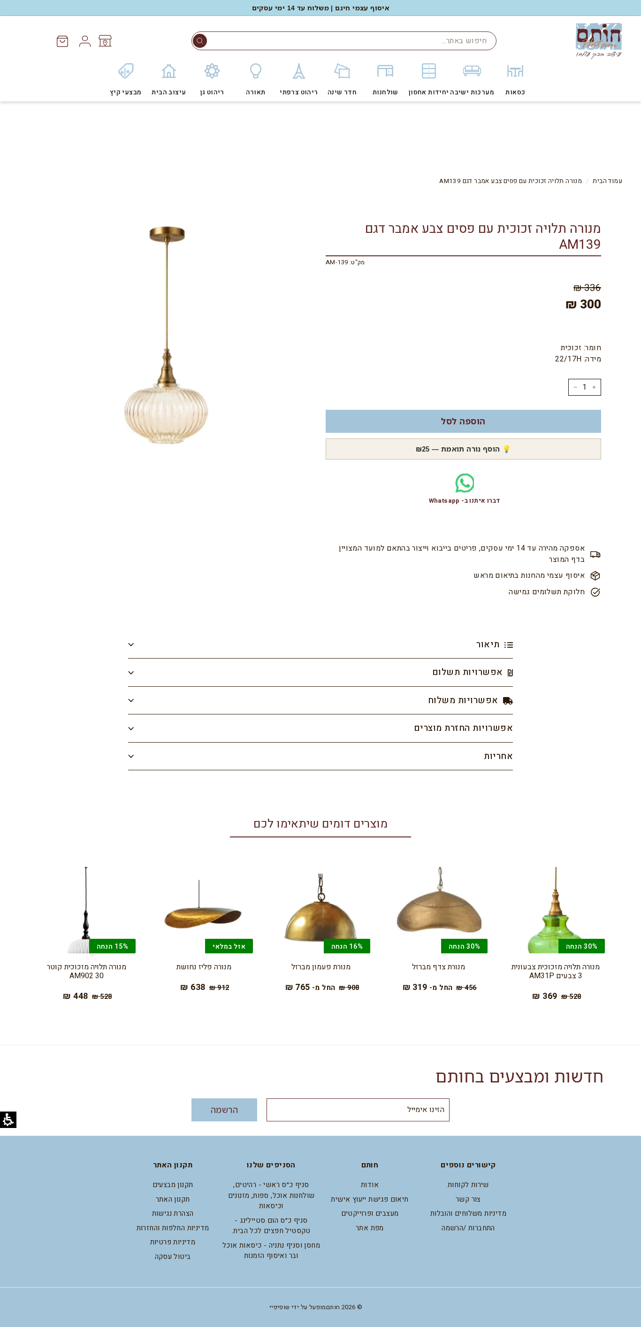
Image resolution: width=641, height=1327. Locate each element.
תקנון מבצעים (173, 1185)
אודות (370, 1185)
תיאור (489, 644)
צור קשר (468, 1199)
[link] (104, 40)
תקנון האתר (173, 1199)
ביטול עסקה (173, 1256)
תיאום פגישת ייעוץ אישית (369, 1199)
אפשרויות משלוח (464, 700)
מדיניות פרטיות (173, 1242)
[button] (200, 41)
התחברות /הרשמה (468, 1228)
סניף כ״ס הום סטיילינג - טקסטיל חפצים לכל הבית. (271, 1225)
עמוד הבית (607, 181)
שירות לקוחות (468, 1185)
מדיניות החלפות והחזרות (173, 1228)
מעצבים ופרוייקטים (370, 1213)
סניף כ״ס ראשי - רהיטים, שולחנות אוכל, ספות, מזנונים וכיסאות (271, 1195)
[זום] (167, 343)
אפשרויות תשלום (468, 672)
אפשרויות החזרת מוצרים (463, 728)
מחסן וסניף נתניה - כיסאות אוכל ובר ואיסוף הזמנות (271, 1250)
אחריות (498, 756)
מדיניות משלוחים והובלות (468, 1213)
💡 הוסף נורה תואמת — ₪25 (463, 448)
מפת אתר (370, 1228)
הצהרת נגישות (173, 1213)
